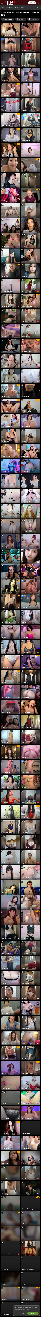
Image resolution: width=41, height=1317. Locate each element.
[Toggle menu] (2, 2)
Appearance (9, 19)
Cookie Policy (26, 1309)
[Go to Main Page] (12, 3)
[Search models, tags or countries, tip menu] (38, 7)
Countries (22, 19)
